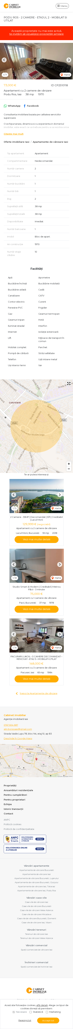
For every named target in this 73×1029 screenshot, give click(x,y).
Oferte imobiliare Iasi (16, 141)
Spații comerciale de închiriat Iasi (36, 966)
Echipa (8, 804)
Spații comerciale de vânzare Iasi (36, 949)
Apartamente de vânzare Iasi (50, 141)
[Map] (36, 426)
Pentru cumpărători (15, 794)
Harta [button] (66, 74)
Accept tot (48, 1020)
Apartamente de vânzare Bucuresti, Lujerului (36, 878)
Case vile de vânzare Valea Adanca (36, 910)
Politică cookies (12, 824)
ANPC (7, 819)
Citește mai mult (13, 133)
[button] (4, 59)
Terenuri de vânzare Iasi (36, 934)
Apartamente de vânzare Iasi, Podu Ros (36, 890)
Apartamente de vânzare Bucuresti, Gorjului (36, 882)
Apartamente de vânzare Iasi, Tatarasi (36, 886)
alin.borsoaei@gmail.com (18, 729)
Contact (8, 813)
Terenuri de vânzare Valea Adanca (36, 938)
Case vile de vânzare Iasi (36, 902)
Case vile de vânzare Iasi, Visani (36, 922)
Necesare (21, 1011)
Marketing (55, 1011)
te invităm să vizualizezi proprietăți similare (36, 34)
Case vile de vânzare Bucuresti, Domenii (36, 918)
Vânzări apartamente (36, 865)
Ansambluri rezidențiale (18, 790)
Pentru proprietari (14, 799)
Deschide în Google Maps (18, 738)
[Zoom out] (68, 468)
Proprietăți (10, 785)
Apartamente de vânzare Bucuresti (36, 870)
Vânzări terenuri (36, 929)
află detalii (42, 1005)
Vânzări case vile (36, 897)
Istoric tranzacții (13, 809)
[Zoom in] (68, 463)
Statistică (38, 1011)
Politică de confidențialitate (19, 829)
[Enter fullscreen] (68, 383)
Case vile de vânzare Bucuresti (36, 906)
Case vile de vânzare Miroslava (36, 914)
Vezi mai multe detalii (36, 539)
